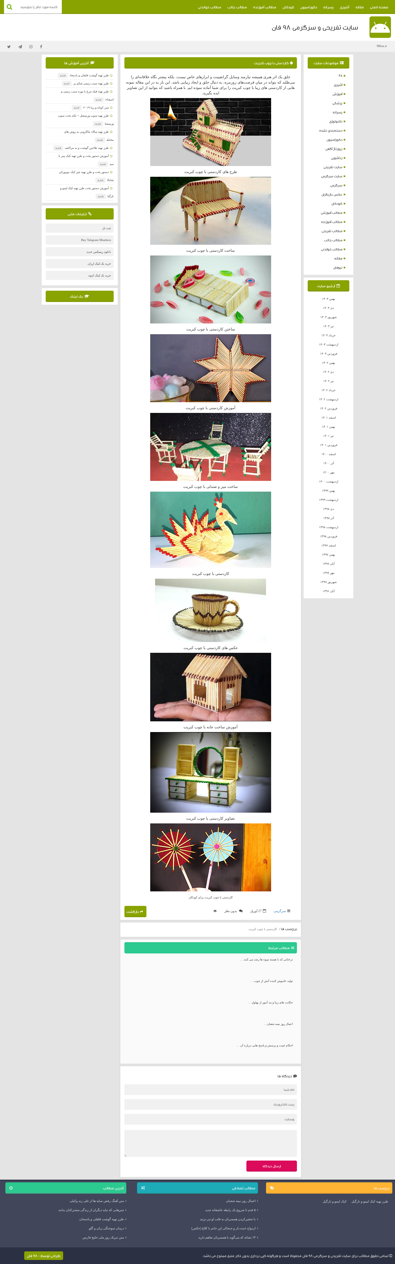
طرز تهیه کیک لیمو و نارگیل (369, 1201)
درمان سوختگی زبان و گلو (106, 1228)
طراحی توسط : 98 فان (43, 1256)
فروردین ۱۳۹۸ (328, 536)
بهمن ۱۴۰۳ (328, 298)
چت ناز (106, 228)
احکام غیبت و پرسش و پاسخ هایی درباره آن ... (265, 1045)
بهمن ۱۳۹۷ (328, 554)
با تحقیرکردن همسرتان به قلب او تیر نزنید (228, 1219)
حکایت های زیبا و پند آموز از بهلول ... (270, 1002)
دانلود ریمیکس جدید (99, 251)
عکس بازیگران (331, 194)
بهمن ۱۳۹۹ (328, 490)
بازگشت (132, 911)
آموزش (337, 94)
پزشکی (337, 103)
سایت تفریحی (333, 167)
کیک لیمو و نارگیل (335, 1201)
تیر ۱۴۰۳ (328, 326)
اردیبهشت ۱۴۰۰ (328, 481)
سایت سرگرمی (331, 176)
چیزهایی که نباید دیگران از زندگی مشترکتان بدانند (91, 1210)
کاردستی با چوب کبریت (271, 63)
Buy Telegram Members (96, 240)
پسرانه (328, 7)
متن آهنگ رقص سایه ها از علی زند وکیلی (97, 1201)
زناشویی (336, 158)
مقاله (360, 7)
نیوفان (337, 267)
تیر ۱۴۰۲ (328, 381)
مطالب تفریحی (332, 231)
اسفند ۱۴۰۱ (328, 417)
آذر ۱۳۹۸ (328, 518)
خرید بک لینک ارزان (99, 263)
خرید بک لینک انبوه (99, 275)
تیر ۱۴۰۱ (328, 435)
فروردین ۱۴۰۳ (328, 353)
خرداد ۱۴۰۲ (328, 390)
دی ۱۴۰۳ (328, 307)
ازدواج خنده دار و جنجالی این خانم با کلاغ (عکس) (223, 1228)
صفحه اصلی (379, 7)
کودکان (288, 7)
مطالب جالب (237, 7)
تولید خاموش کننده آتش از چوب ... (272, 980)
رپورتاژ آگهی (333, 149)
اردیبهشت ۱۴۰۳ (328, 344)
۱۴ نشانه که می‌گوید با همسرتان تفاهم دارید (227, 1237)
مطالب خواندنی (209, 7)
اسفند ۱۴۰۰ (328, 454)
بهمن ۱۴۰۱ (328, 426)
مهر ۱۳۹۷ (329, 572)
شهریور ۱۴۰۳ (328, 317)
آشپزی (344, 7)
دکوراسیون (308, 7)
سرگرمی (336, 185)
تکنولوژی (335, 121)
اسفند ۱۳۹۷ (328, 545)
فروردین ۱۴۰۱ (328, 444)
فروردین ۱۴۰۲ (328, 408)
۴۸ (340, 75)
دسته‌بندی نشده (330, 130)
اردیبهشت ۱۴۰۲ (328, 399)
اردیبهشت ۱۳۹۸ (328, 527)
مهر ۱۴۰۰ (329, 472)
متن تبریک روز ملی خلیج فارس (103, 1237)
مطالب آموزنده (264, 7)
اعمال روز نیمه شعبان (241, 1201)
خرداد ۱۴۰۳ (328, 335)
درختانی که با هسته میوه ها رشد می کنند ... (266, 959)
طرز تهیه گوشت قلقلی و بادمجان (84, 75)
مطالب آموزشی (331, 212)
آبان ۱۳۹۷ (329, 563)
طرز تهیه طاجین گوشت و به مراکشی (82, 147)
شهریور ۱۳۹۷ (328, 582)
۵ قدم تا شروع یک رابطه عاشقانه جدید (230, 1210)
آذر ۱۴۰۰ (328, 463)
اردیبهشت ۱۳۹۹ (328, 499)
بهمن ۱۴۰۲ (328, 362)
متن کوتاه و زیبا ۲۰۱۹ (91, 107)
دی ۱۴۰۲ (328, 371)
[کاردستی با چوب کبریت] (210, 132)
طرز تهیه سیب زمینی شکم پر (86, 83)
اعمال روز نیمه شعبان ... (278, 1023)
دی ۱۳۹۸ (328, 508)
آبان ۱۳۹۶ (329, 591)
